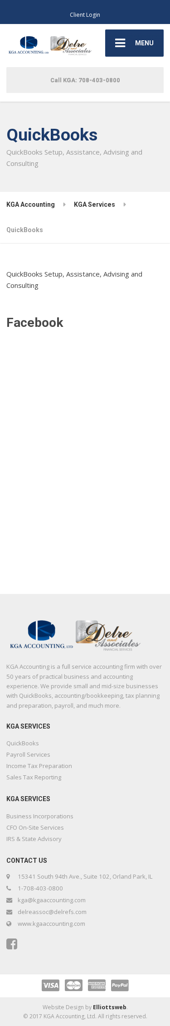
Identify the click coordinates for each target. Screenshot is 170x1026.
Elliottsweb (109, 1007)
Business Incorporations (39, 816)
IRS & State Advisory (34, 839)
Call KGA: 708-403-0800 (85, 80)
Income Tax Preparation (39, 766)
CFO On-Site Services (35, 827)
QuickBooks (22, 743)
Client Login (85, 15)
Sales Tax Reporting (33, 777)
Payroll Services (28, 754)
